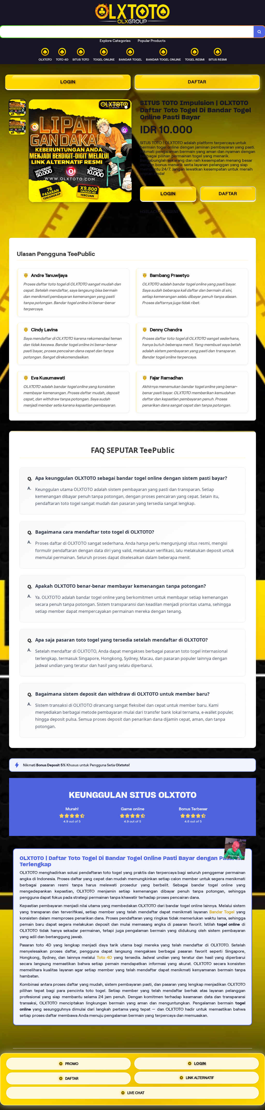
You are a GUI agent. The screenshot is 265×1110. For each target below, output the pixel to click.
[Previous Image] (33, 152)
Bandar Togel (222, 912)
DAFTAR (197, 81)
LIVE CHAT (135, 1093)
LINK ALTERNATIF (200, 1077)
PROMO (71, 1063)
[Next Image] (127, 152)
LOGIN (68, 81)
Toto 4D (104, 957)
